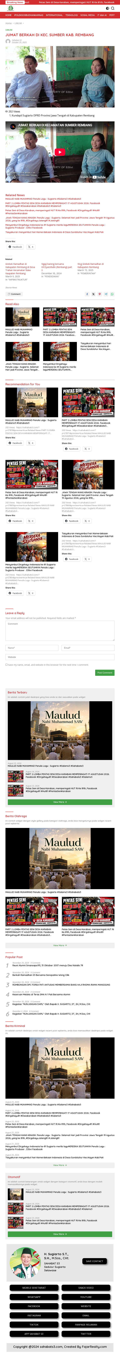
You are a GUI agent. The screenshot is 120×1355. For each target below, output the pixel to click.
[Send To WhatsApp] (112, 294)
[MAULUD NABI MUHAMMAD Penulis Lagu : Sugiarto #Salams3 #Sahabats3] (22, 316)
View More (59, 802)
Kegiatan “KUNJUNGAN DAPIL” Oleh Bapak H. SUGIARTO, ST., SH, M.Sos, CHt (51, 1004)
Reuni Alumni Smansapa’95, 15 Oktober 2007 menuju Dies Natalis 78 (47, 965)
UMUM (8, 29)
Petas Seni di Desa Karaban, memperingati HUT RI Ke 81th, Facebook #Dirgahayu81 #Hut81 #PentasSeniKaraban (52, 212)
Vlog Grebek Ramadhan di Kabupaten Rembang (91, 265)
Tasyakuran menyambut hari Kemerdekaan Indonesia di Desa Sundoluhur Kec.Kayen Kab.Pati (54, 232)
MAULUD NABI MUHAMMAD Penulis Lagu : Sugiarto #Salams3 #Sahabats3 (43, 198)
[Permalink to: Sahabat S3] (7, 41)
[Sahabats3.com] (10, 8)
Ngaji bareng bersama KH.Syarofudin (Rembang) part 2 (56, 267)
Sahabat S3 (17, 40)
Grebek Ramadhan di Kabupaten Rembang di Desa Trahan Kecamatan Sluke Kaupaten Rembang (20, 268)
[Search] (113, 8)
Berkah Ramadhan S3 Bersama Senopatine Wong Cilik (40, 975)
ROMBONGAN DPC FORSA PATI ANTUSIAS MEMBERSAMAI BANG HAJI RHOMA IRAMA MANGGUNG (61, 984)
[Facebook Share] (87, 294)
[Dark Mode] (107, 8)
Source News (11, 287)
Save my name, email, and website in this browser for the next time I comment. (48, 664)
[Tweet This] (93, 294)
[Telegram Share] (106, 294)
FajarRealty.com (94, 1347)
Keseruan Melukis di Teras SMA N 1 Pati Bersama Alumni (41, 994)
